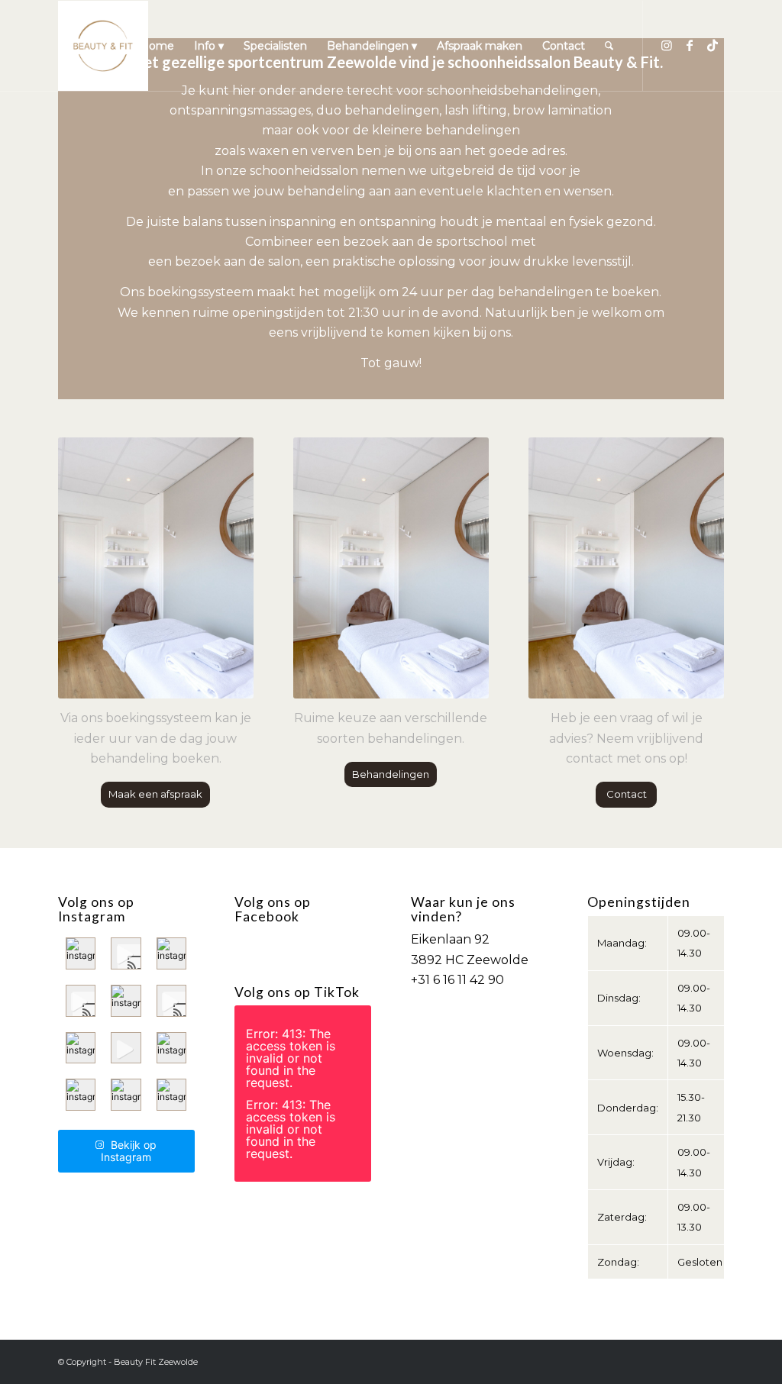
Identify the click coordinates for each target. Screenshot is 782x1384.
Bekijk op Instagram (129, 1150)
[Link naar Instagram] (666, 45)
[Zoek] (609, 46)
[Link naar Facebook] (689, 45)
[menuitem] (157, 46)
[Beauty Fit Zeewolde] (103, 46)
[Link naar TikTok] (712, 45)
